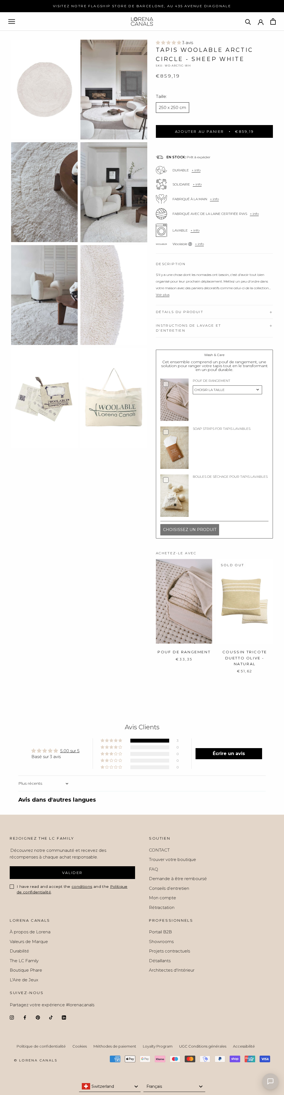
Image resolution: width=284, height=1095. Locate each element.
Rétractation (161, 907)
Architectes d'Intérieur (171, 970)
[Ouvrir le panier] (273, 21)
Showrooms (161, 941)
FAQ (153, 869)
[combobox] (110, 1086)
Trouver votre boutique (172, 859)
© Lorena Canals (35, 1060)
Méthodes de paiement (114, 1046)
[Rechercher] (248, 21)
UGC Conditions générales (202, 1046)
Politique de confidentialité (41, 1046)
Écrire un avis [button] (229, 753)
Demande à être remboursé (178, 878)
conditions (82, 886)
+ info (196, 170)
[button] (169, 42)
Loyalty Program (158, 1046)
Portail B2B (160, 931)
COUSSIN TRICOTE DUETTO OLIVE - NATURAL (244, 658)
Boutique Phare (26, 970)
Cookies (79, 1046)
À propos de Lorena (30, 931)
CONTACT (159, 850)
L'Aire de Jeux (24, 979)
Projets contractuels (169, 951)
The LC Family (24, 960)
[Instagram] (12, 1017)
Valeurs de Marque (29, 941)
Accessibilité (244, 1046)
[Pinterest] (38, 1017)
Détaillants (160, 960)
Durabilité (19, 951)
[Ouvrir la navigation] (11, 21)
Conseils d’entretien (169, 888)
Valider (72, 872)
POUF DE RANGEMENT (184, 652)
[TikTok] (51, 1017)
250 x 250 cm (172, 107)
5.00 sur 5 (70, 750)
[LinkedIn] (64, 1017)
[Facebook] (25, 1017)
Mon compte (162, 897)
